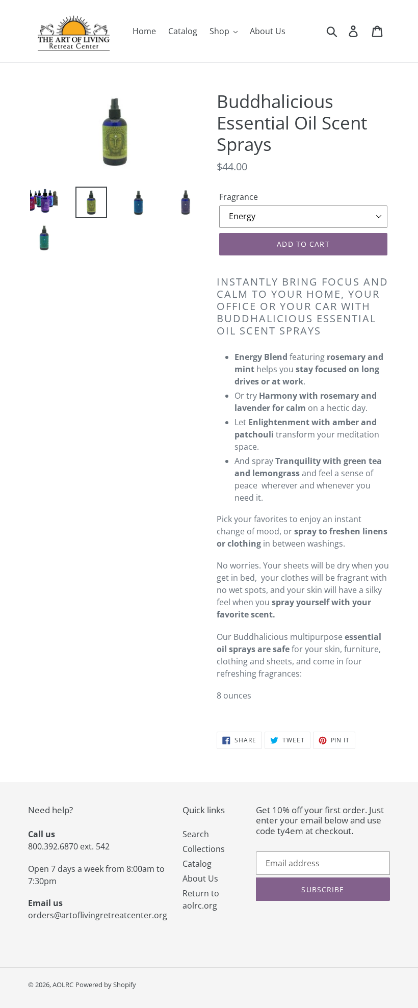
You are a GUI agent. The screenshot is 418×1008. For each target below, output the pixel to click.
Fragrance (238, 196)
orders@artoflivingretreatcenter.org (97, 915)
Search (195, 834)
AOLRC (63, 984)
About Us (200, 878)
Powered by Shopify (105, 984)
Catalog (197, 863)
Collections (203, 849)
